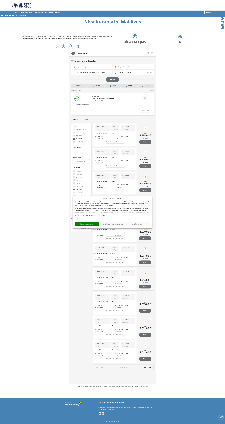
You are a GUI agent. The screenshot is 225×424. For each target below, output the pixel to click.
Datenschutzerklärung (113, 407)
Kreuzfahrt (49, 13)
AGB (151, 407)
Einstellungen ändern (138, 224)
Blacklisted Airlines (143, 407)
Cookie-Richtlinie (79, 219)
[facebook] (100, 414)
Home (16, 13)
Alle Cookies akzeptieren (87, 224)
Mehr (57, 13)
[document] (112, 22)
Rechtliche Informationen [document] (111, 402)
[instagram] (103, 414)
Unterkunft (38, 13)
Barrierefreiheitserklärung (106, 409)
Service (134, 407)
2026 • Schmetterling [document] (113, 421)
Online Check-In (125, 407)
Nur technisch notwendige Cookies (112, 224)
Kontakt (209, 12)
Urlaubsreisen (26, 13)
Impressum (101, 407)
